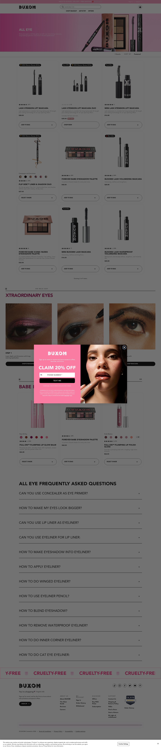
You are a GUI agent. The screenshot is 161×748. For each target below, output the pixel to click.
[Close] (158, 744)
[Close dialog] (124, 347)
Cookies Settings (123, 744)
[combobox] (43, 375)
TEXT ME (57, 381)
